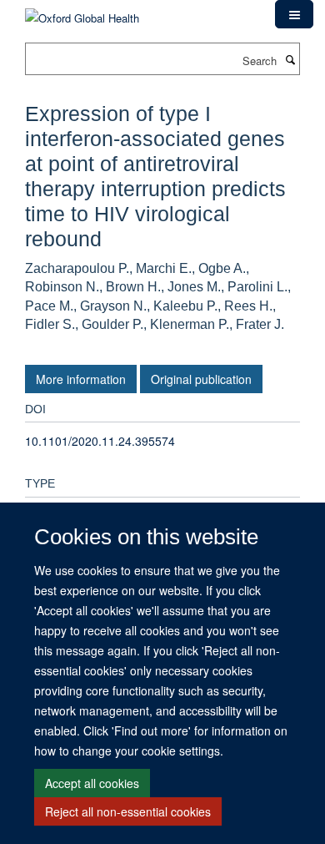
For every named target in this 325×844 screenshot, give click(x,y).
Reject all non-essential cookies (128, 811)
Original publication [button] (201, 379)
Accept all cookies (92, 783)
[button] (294, 14)
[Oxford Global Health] (82, 12)
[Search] (290, 59)
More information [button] (81, 379)
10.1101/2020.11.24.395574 (100, 440)
